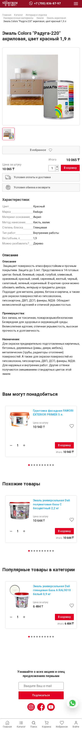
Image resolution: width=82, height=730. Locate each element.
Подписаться (41, 695)
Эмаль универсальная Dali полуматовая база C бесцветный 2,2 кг (51, 504)
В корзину (70, 167)
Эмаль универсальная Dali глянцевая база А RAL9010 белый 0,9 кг (52, 590)
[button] (29, 465)
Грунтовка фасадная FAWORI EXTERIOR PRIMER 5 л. (53, 412)
